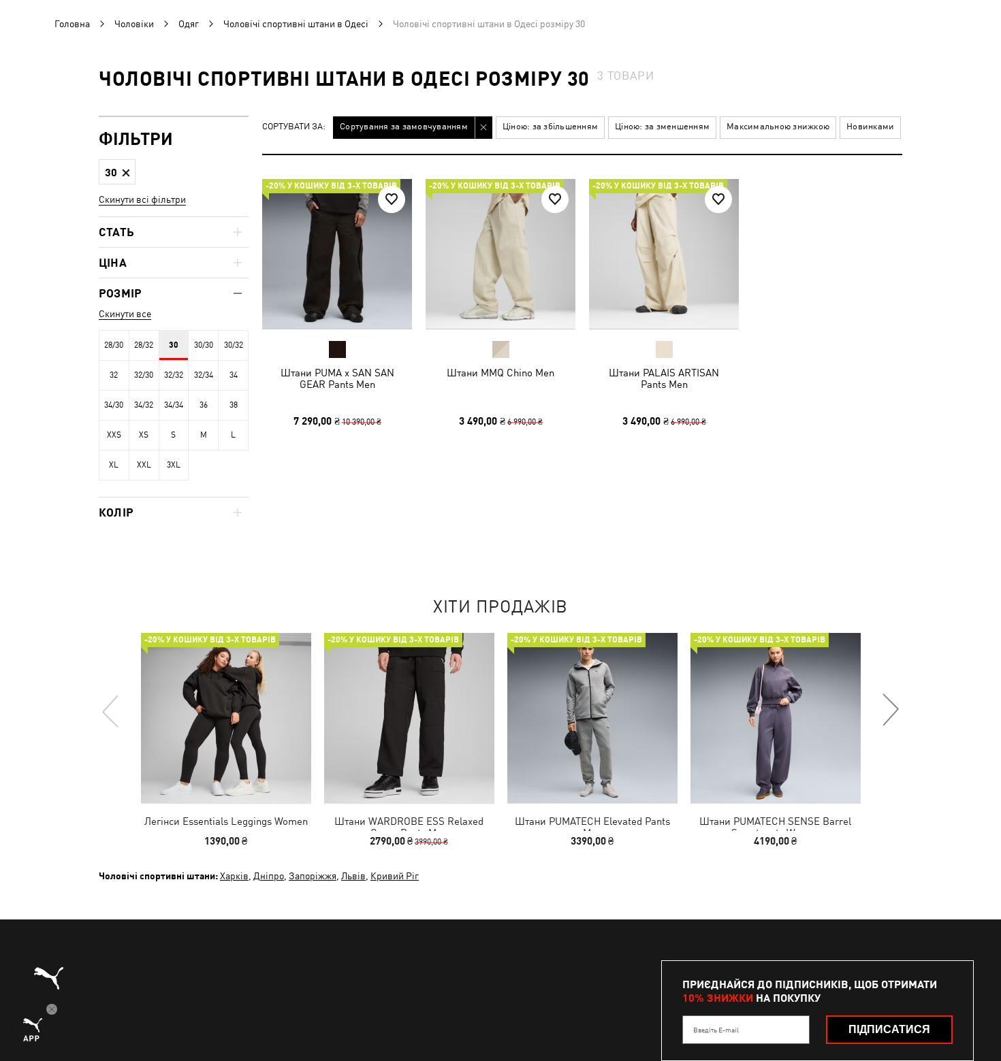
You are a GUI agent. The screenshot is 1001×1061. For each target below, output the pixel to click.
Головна (72, 23)
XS (143, 435)
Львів (353, 875)
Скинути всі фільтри (142, 199)
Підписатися (889, 1029)
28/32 (143, 345)
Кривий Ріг (394, 875)
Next (890, 710)
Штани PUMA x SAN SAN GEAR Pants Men (337, 378)
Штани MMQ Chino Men (500, 372)
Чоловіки (134, 23)
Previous (111, 710)
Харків (234, 875)
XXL (144, 465)
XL (113, 465)
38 (233, 405)
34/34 (173, 405)
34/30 (113, 405)
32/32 (173, 375)
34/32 (143, 405)
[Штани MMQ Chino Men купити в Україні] (500, 254)
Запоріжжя (312, 875)
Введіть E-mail (716, 1030)
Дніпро (268, 875)
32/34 (203, 375)
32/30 (143, 375)
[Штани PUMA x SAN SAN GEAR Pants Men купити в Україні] (337, 254)
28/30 (113, 345)
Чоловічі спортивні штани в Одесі (295, 23)
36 (204, 405)
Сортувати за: (293, 127)
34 (233, 375)
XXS (114, 435)
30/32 (233, 345)
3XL (173, 465)
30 (173, 345)
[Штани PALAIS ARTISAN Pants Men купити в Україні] (664, 254)
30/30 (203, 345)
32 (114, 375)
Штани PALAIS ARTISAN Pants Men (664, 378)
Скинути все (125, 313)
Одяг (188, 23)
